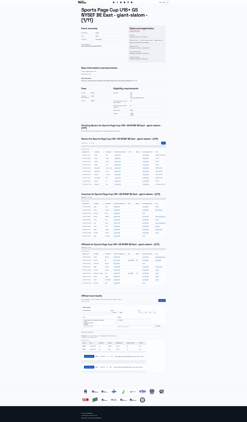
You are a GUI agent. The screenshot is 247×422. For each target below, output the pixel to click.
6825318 (116, 168)
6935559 (116, 181)
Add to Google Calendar (147, 40)
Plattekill (157, 226)
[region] (123, 167)
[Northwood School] (99, 323)
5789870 (116, 219)
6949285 (116, 164)
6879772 (116, 161)
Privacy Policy (91, 418)
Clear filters (158, 326)
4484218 (116, 232)
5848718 (116, 273)
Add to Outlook (135, 40)
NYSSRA (145, 155)
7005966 (116, 174)
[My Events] (120, 2)
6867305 (116, 171)
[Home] (113, 2)
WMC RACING (158, 210)
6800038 (116, 158)
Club (84, 317)
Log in (160, 2)
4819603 (116, 210)
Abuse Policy (84, 418)
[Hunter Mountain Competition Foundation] (99, 320)
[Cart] (128, 2)
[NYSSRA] (133, 320)
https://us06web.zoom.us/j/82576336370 (91, 46)
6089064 (116, 276)
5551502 (116, 236)
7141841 (116, 155)
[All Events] (124, 2)
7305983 (116, 226)
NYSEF (97, 32)
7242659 (116, 229)
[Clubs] (117, 2)
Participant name (87, 310)
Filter (163, 143)
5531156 (130, 260)
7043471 (116, 223)
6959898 (116, 279)
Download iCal (159, 40)
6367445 (116, 260)
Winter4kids (158, 260)
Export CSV (162, 300)
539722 (130, 273)
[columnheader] (87, 151)
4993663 (116, 206)
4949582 (116, 216)
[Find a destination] (167, 2)
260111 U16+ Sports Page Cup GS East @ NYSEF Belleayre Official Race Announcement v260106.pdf (106, 80)
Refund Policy (98, 418)
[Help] (131, 2)
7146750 (116, 177)
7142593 (116, 184)
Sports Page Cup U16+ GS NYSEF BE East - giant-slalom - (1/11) (129, 356)
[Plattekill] (99, 324)
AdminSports (90, 413)
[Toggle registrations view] (158, 143)
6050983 (116, 213)
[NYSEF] (99, 321)
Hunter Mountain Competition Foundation (165, 223)
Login (131, 42)
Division (119, 317)
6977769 (116, 263)
